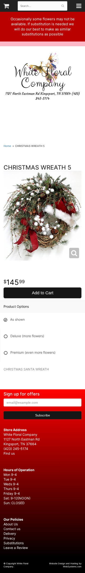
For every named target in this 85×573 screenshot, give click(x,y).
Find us (9, 453)
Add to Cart (42, 293)
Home (7, 146)
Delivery (10, 533)
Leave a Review (16, 548)
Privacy (9, 538)
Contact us (12, 529)
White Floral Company (42, 78)
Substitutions (14, 543)
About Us (11, 524)
